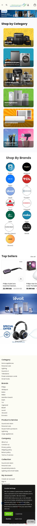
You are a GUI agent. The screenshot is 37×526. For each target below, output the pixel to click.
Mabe (3, 395)
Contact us (5, 445)
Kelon (3, 392)
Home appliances (8, 363)
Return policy (6, 452)
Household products (8, 468)
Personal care (6, 366)
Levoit (4, 410)
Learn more (18, 519)
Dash (3, 400)
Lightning (5, 431)
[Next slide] (33, 275)
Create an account (8, 479)
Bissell (4, 408)
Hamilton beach (7, 397)
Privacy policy (6, 447)
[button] (5, 14)
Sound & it (5, 371)
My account (6, 484)
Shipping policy (7, 450)
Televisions (5, 374)
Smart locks (6, 379)
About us (5, 442)
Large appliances (7, 434)
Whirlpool (5, 390)
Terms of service (7, 455)
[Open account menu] (28, 5)
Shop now (18, 314)
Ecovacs (4, 415)
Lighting (4, 368)
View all (32, 257)
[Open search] (6, 5)
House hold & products (9, 429)
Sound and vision (7, 424)
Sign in (4, 481)
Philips (4, 387)
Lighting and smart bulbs (10, 471)
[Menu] (2, 5)
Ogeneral (5, 405)
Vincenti (4, 413)
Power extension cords (9, 376)
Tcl (3, 402)
